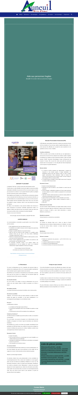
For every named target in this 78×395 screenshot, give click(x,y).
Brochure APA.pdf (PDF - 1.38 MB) (51, 347)
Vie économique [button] (58, 14)
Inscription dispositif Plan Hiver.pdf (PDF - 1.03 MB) (55, 359)
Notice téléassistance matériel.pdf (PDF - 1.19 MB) (55, 355)
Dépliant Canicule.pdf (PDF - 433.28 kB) (52, 357)
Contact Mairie (39, 387)
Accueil (28, 78)
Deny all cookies (56, 393)
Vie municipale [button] (34, 14)
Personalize (64, 393)
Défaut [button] (20, 14)
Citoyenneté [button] (66, 14)
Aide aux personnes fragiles (44, 78)
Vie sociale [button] (50, 14)
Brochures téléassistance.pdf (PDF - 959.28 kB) (54, 350)
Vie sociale (34, 78)
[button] (17, 14)
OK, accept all (47, 393)
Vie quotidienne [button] (42, 14)
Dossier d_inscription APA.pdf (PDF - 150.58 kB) (54, 348)
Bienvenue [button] (26, 14)
